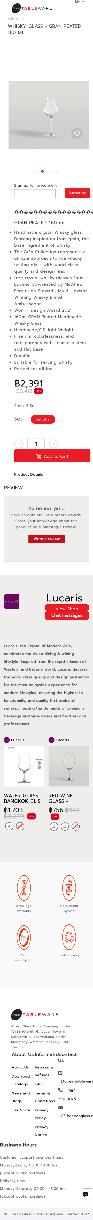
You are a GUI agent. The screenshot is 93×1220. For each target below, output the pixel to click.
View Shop (67, 608)
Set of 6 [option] (9, 826)
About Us (20, 1067)
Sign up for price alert (35, 185)
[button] (37, 171)
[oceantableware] (26, 8)
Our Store (21, 1110)
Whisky (13, 18)
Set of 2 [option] (43, 419)
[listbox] (44, 419)
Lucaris (65, 598)
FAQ (38, 1084)
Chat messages (66, 615)
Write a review (47, 539)
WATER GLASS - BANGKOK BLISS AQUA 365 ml (23, 801)
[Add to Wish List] (77, 133)
